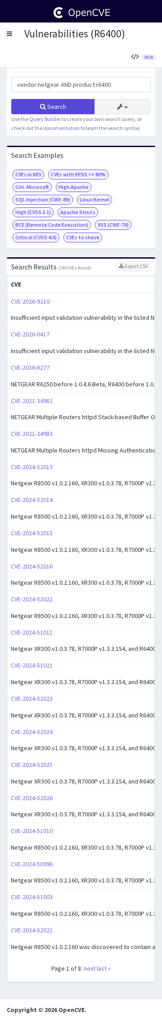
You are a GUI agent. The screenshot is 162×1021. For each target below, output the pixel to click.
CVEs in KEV (28, 174)
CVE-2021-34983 (32, 434)
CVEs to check (82, 237)
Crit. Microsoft (32, 187)
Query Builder (45, 119)
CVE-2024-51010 (32, 831)
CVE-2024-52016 (32, 566)
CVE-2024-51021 (32, 665)
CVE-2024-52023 (32, 698)
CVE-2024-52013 (32, 467)
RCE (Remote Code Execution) (51, 224)
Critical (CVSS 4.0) (36, 237)
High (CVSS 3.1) (33, 212)
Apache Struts (77, 212)
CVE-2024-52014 (32, 500)
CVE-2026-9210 (30, 301)
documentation (61, 128)
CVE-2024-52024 (32, 732)
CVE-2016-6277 (30, 367)
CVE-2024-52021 (32, 930)
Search (56, 107)
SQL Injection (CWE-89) (42, 199)
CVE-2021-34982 (32, 401)
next (89, 968)
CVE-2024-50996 (32, 864)
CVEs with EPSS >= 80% (78, 174)
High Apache (73, 187)
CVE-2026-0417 (30, 334)
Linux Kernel (94, 199)
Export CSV (136, 266)
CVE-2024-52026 (32, 798)
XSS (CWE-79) (113, 224)
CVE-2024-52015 (32, 533)
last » (104, 968)
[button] (9, 33)
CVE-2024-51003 (32, 897)
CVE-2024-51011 (32, 632)
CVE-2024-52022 (32, 599)
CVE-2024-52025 (32, 765)
